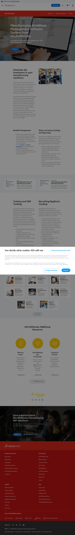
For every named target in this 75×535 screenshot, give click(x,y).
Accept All (66, 270)
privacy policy (63, 264)
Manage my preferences (51, 270)
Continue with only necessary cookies (60, 250)
